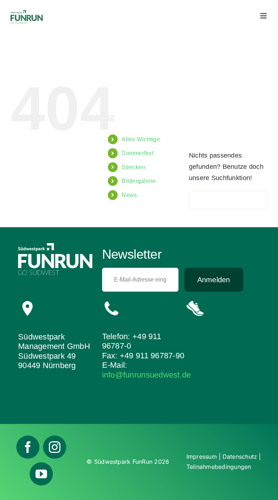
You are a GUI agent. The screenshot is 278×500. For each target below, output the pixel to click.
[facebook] (27, 447)
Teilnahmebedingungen (218, 466)
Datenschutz (240, 456)
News (129, 195)
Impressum (201, 456)
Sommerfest (137, 153)
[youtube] (41, 474)
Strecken (133, 167)
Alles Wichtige (141, 139)
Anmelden (213, 280)
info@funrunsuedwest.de (146, 374)
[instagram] (54, 447)
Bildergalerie (139, 181)
